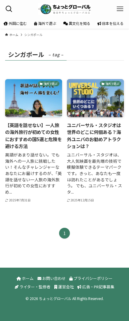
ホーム (27, 278)
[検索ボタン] (9, 9)
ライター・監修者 (34, 287)
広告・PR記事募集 (97, 287)
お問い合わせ (53, 278)
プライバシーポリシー (92, 278)
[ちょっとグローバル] (64, 9)
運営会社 (65, 287)
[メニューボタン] (120, 9)
